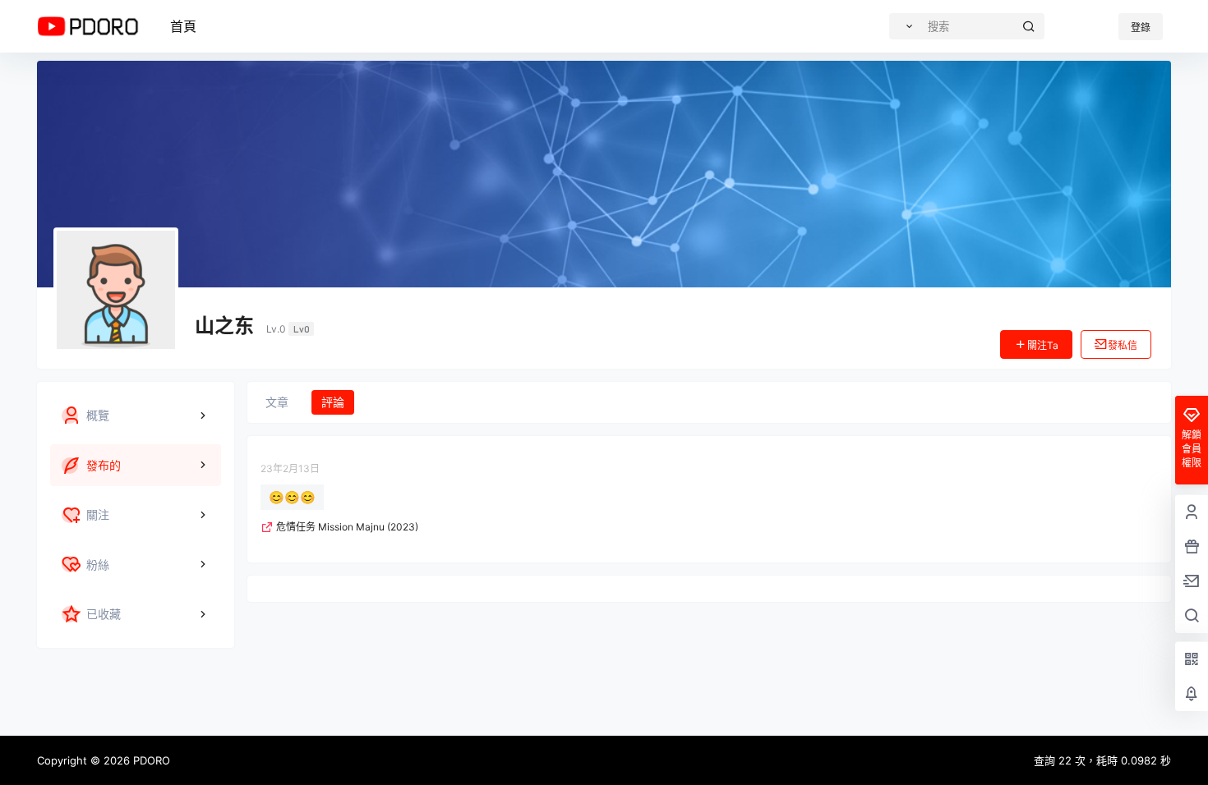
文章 (276, 402)
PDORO (150, 760)
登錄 (1140, 27)
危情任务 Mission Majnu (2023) (347, 527)
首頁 (183, 26)
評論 (332, 402)
